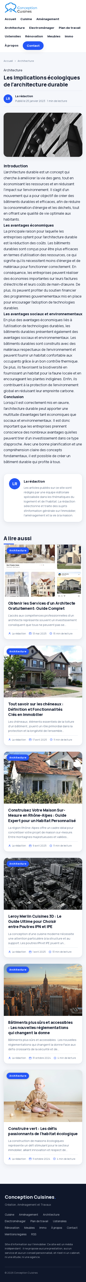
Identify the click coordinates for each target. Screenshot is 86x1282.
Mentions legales (15, 1234)
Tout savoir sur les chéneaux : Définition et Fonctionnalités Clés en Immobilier (35, 709)
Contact (33, 46)
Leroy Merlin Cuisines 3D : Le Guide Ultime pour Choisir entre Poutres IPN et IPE (34, 921)
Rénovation (34, 36)
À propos (11, 45)
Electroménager (41, 28)
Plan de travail (69, 28)
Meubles (53, 36)
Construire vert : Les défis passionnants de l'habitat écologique (43, 1131)
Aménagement (47, 19)
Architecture (15, 28)
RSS (33, 1234)
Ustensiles (13, 36)
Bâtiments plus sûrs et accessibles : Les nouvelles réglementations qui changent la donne (40, 1027)
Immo (69, 36)
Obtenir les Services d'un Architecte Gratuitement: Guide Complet (41, 606)
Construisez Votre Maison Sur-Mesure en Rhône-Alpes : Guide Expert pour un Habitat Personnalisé (42, 815)
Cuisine (26, 19)
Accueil (10, 19)
